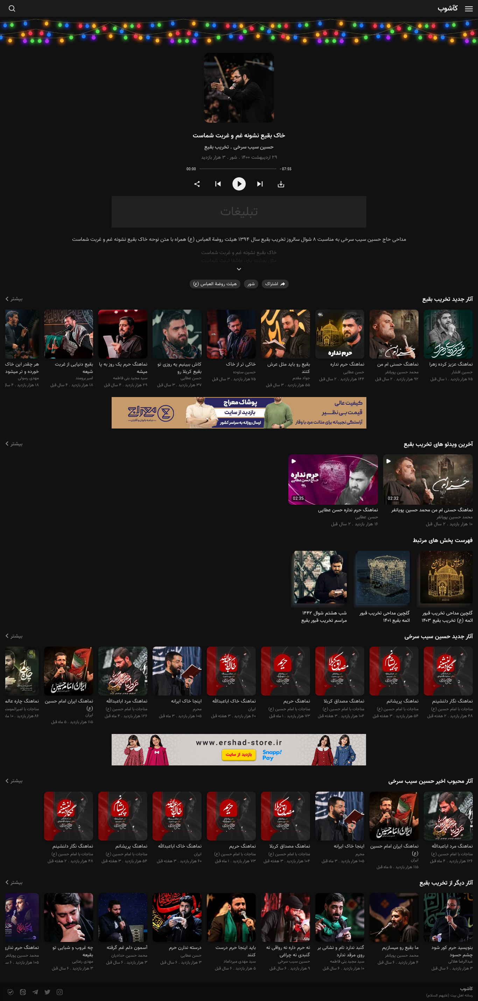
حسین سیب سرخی (253, 147)
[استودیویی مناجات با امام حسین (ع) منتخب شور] (285, 672)
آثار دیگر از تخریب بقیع (446, 883)
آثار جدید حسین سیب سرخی (439, 636)
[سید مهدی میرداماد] (231, 918)
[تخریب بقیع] (446, 580)
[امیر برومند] (68, 335)
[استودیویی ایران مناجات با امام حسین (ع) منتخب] (231, 672)
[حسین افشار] (448, 335)
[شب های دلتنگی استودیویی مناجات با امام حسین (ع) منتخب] (122, 672)
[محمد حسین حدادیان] (122, 918)
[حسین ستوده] (231, 335)
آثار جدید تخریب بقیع (447, 299)
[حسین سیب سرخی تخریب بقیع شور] (239, 88)
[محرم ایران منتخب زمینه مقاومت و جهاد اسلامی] (177, 672)
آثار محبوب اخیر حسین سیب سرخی (430, 781)
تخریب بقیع (216, 147)
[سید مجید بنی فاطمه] (122, 335)
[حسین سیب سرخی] (285, 918)
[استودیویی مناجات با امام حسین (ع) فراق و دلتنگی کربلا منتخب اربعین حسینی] (339, 672)
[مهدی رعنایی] (68, 918)
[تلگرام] (34, 992)
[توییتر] (46, 992)
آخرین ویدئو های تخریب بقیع (438, 444)
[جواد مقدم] (285, 335)
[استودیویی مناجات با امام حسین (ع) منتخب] (448, 672)
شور (233, 157)
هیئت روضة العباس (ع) (215, 284)
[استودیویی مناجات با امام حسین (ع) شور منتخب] (394, 672)
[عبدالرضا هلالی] (448, 918)
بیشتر (16, 299)
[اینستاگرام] (59, 992)
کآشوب (448, 8)
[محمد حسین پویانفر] (394, 335)
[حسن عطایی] (339, 335)
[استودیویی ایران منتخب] (68, 672)
